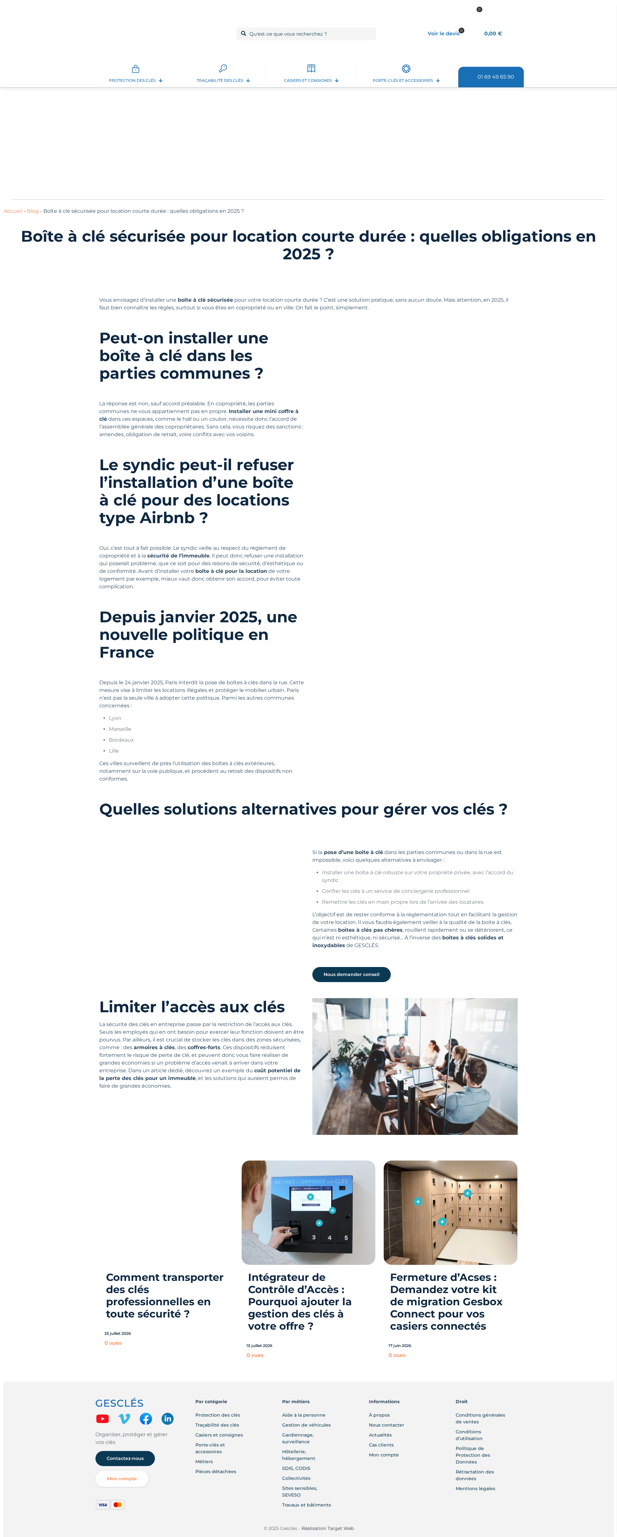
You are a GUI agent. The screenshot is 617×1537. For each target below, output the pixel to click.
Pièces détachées (215, 1471)
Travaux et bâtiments (306, 1505)
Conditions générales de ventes (480, 1418)
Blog (33, 211)
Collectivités (296, 1478)
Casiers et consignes (219, 1435)
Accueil (13, 211)
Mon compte (384, 1455)
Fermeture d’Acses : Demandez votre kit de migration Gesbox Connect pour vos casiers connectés (446, 1301)
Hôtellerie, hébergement (298, 1455)
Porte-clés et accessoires (210, 1448)
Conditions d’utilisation (469, 1435)
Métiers (204, 1461)
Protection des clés (217, 1415)
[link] (102, 1419)
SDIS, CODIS (296, 1468)
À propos (379, 1415)
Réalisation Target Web (327, 1528)
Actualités (380, 1435)
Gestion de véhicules (306, 1425)
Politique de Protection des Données (473, 1455)
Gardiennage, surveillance (298, 1438)
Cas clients (381, 1445)
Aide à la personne (304, 1415)
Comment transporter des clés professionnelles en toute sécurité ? (165, 1295)
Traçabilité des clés (217, 1425)
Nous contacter (386, 1425)
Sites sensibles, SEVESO (299, 1491)
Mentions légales (475, 1488)
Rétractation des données (475, 1475)
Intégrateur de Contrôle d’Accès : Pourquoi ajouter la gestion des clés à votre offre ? (300, 1301)
